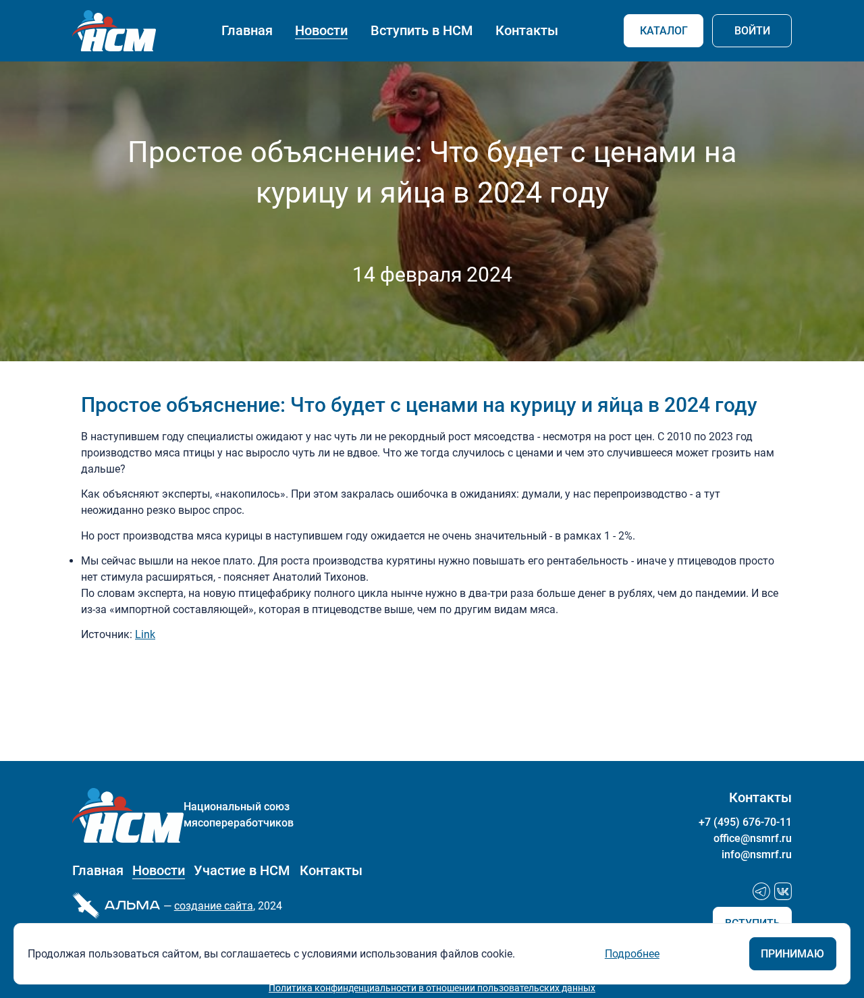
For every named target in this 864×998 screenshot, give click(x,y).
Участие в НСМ (242, 870)
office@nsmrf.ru (752, 838)
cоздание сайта (213, 905)
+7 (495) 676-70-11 (745, 822)
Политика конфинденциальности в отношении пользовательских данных (432, 987)
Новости (321, 30)
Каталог (664, 30)
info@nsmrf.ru (757, 854)
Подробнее (632, 953)
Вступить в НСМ (422, 30)
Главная (247, 30)
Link (145, 634)
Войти (752, 30)
